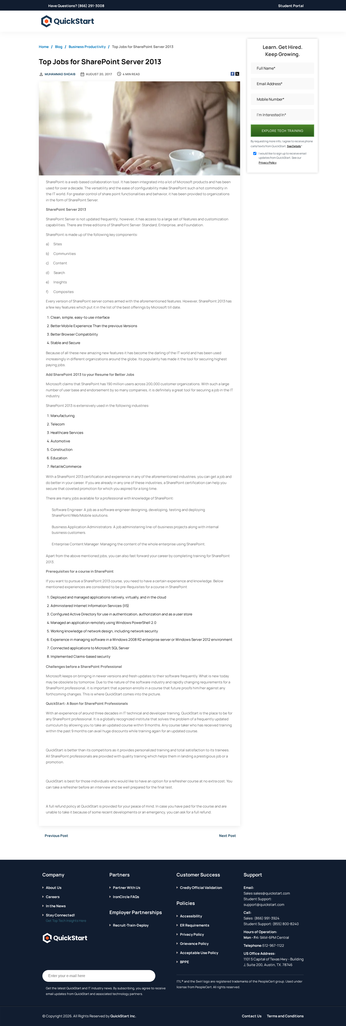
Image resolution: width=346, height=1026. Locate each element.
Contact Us (252, 1016)
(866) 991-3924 (266, 918)
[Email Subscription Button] (149, 976)
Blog (58, 46)
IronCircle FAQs (126, 896)
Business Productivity (87, 46)
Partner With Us (126, 887)
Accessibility (191, 916)
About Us (53, 887)
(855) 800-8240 (286, 923)
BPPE (184, 961)
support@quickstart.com (264, 904)
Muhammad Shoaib (60, 74)
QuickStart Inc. (123, 1016)
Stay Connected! (60, 915)
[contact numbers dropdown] (302, 21)
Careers (53, 896)
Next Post (227, 835)
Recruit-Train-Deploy (131, 925)
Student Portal (291, 5)
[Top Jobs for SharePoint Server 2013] (139, 129)
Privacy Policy (267, 163)
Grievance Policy (194, 943)
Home (44, 46)
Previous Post (56, 835)
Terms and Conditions (285, 1016)
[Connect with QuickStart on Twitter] (51, 952)
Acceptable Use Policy (199, 952)
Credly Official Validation (201, 887)
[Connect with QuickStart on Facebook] (44, 952)
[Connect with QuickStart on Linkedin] (59, 952)
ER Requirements (194, 925)
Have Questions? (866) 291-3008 (76, 5)
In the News (56, 905)
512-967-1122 (273, 945)
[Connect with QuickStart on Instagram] (66, 952)
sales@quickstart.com (271, 893)
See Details (294, 146)
